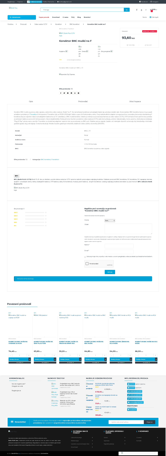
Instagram (155, 2)
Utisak (86, 224)
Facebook (144, 2)
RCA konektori (121, 338)
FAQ (72, 17)
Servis (144, 17)
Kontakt (138, 440)
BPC (10, 313)
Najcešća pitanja (109, 444)
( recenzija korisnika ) (74, 60)
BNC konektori (74, 24)
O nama (65, 17)
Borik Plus (16, 453)
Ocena (86, 220)
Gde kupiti (155, 17)
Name (86, 245)
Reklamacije (75, 440)
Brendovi (87, 17)
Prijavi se (20, 2)
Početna (10, 24)
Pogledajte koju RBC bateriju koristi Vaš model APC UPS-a (70, 384)
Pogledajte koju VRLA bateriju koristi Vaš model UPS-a (68, 393)
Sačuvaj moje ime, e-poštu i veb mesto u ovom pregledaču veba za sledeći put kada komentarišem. (119, 256)
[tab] (31, 102)
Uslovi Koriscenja (76, 437)
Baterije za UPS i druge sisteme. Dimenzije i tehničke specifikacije (68, 402)
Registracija (11, 2)
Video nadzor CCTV (40, 24)
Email (86, 250)
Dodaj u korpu (14, 359)
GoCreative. (44, 453)
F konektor (33, 114)
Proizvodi (23, 24)
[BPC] (88, 35)
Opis (31, 102)
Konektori (58, 24)
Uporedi (148, 45)
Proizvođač (83, 102)
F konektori (71, 28)
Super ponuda (44, 17)
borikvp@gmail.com (65, 2)
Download (56, 17)
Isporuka (106, 440)
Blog (79, 17)
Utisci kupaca (135, 102)
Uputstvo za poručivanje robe (80, 444)
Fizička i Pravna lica (42, 2)
